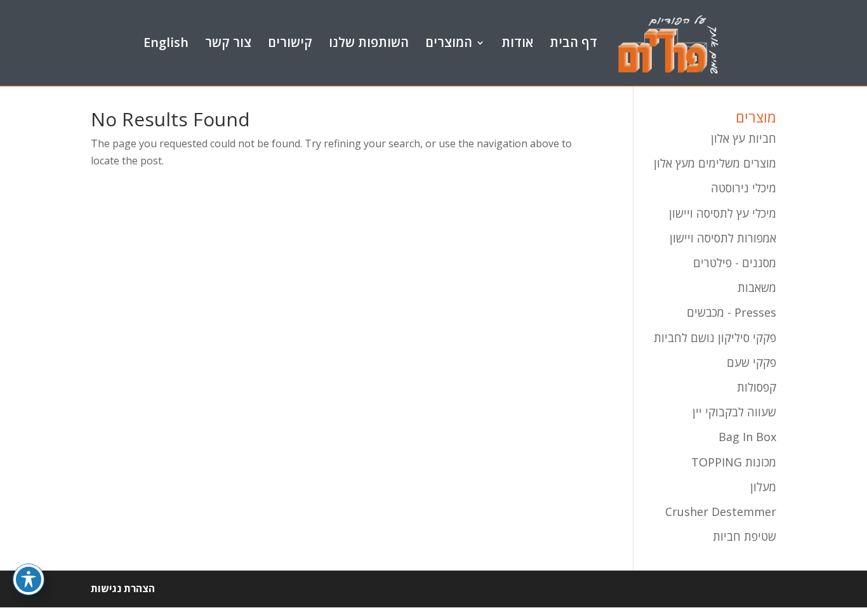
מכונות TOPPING (733, 462)
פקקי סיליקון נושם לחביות (715, 337)
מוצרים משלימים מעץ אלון (715, 163)
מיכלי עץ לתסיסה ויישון (722, 213)
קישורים (290, 43)
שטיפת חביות (744, 536)
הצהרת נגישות (123, 588)
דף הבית (573, 43)
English (166, 43)
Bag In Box (747, 436)
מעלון (763, 486)
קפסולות (756, 387)
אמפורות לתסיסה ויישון (723, 238)
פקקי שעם (751, 362)
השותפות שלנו (369, 43)
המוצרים (448, 43)
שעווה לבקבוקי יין (734, 412)
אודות (517, 43)
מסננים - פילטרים (734, 262)
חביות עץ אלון (743, 138)
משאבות (757, 287)
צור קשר (228, 43)
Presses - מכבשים (731, 312)
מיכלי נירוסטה (743, 187)
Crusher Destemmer (720, 511)
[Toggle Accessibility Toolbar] (28, 579)
